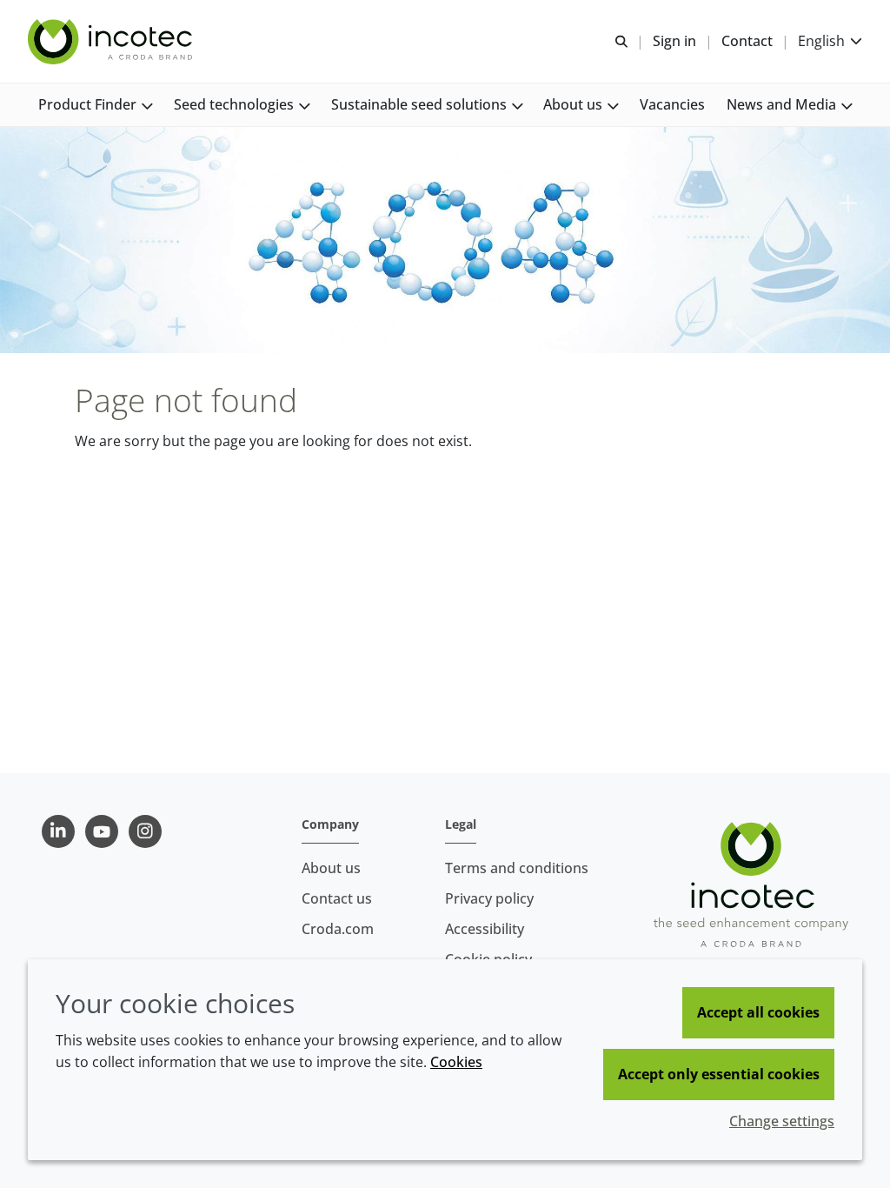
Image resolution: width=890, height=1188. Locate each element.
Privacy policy (489, 898)
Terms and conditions (516, 868)
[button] (95, 104)
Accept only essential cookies (719, 1074)
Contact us (337, 898)
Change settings (781, 1121)
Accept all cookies (758, 1012)
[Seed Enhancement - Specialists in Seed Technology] (112, 41)
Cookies (456, 1061)
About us (331, 868)
